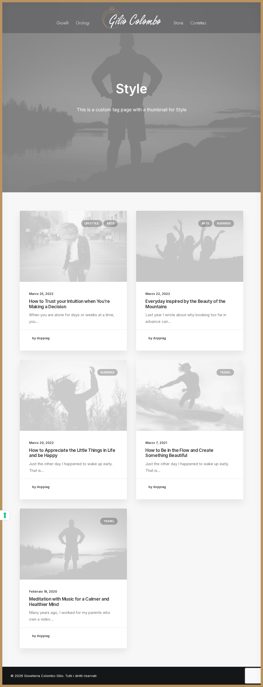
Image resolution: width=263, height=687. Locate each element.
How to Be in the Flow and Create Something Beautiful (179, 453)
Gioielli (63, 23)
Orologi (82, 23)
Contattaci (198, 23)
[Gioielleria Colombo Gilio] (131, 18)
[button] (73, 246)
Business (224, 223)
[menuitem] (62, 17)
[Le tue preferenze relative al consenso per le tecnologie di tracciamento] (5, 515)
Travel (225, 372)
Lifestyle (91, 223)
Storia (178, 23)
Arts (110, 223)
